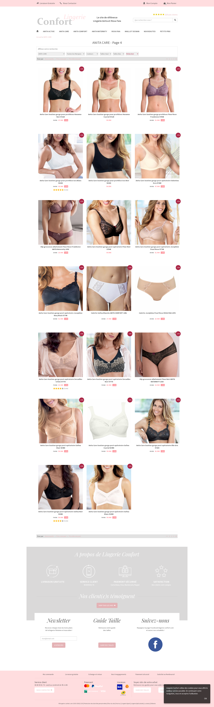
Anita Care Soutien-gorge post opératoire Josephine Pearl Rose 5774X (157, 248)
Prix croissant (61, 59)
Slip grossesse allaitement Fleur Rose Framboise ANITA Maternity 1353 (60, 248)
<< (167, 59)
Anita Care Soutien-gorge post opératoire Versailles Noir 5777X (108, 380)
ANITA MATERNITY (99, 31)
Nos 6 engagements (118, 674)
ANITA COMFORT (80, 31)
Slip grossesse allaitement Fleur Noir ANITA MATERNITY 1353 (157, 380)
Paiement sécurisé (142, 674)
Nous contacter (44, 690)
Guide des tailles (107, 645)
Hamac (118, 703)
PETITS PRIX (165, 31)
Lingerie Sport (125, 703)
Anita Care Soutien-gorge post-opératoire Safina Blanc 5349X (109, 512)
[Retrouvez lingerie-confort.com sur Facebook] (155, 644)
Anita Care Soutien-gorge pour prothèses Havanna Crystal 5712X (109, 115)
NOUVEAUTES (150, 31)
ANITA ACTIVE (48, 31)
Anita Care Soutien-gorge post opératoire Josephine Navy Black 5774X (60, 314)
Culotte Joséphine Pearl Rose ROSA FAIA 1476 (157, 313)
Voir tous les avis (106, 605)
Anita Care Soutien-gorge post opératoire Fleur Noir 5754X (109, 248)
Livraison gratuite (71, 674)
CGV (81, 703)
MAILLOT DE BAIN (132, 31)
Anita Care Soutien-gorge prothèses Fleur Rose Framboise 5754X (157, 115)
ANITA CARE (64, 31)
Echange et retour (95, 674)
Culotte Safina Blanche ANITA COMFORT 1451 (109, 313)
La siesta (147, 703)
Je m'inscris (58, 645)
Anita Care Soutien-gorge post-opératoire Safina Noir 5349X (60, 512)
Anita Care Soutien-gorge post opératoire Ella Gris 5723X (157, 446)
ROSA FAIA (116, 31)
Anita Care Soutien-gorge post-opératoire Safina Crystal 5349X (109, 446)
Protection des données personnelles (95, 703)
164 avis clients (171, 14)
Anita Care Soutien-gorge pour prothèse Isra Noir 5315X (109, 181)
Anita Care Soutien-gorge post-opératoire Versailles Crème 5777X (60, 380)
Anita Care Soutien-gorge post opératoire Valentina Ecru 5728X (157, 181)
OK (205, 698)
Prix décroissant (75, 59)
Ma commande (48, 674)
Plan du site (111, 703)
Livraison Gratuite (47, 3)
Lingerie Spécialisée (137, 703)
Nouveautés (49, 59)
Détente (153, 703)
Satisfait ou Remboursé (166, 674)
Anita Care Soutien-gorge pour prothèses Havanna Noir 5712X (60, 115)
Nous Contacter (69, 3)
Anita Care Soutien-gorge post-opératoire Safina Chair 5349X (60, 446)
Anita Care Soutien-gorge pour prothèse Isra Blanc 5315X (60, 181)
